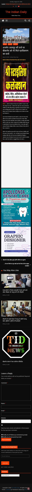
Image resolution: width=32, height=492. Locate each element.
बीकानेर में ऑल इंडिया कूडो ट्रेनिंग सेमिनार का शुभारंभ (14, 260)
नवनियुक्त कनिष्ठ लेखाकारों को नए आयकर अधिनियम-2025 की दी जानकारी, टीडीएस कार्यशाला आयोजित (18, 4)
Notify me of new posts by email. (12, 437)
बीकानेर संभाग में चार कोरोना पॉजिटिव (13, 361)
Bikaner (4, 44)
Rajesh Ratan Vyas (14, 57)
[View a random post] (29, 20)
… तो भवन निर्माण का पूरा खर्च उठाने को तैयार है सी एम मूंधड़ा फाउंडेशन (16, 265)
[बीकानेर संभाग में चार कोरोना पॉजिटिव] (16, 330)
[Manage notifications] (28, 489)
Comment (4, 383)
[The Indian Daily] (3, 20)
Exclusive (15, 44)
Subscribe (5, 463)
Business (10, 44)
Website (3, 418)
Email (3, 411)
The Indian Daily (16, 12)
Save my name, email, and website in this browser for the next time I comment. (15, 429)
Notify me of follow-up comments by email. (15, 435)
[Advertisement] (16, 165)
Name (3, 403)
